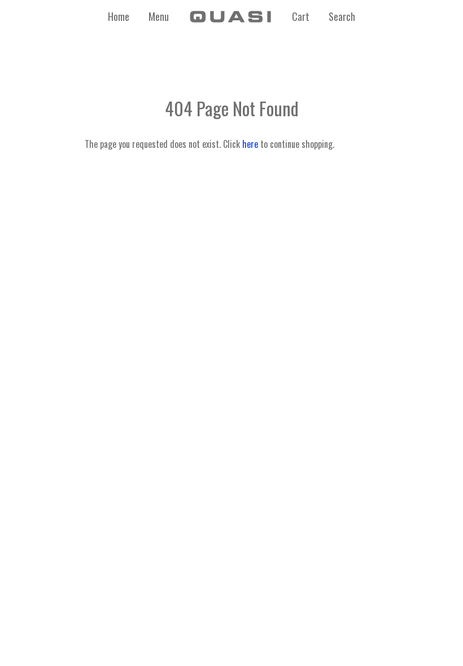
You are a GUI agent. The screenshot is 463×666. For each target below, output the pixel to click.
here (250, 144)
